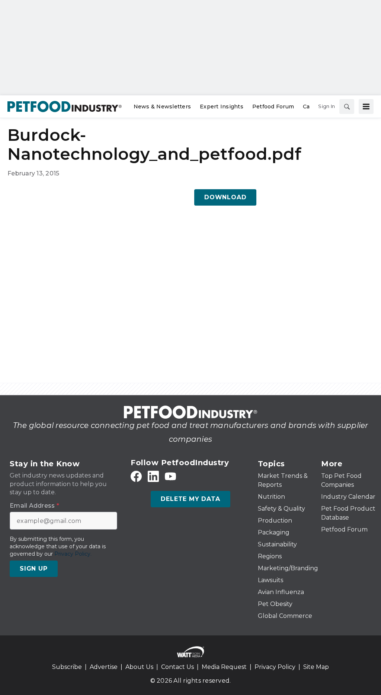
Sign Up (34, 568)
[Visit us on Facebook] (136, 476)
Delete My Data (190, 498)
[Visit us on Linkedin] (153, 476)
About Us (139, 666)
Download (225, 197)
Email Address (34, 506)
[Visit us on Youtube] (170, 476)
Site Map (316, 666)
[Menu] (366, 106)
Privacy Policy (274, 666)
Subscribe (67, 666)
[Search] (346, 106)
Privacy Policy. (73, 553)
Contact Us (177, 666)
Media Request (224, 666)
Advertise (104, 666)
